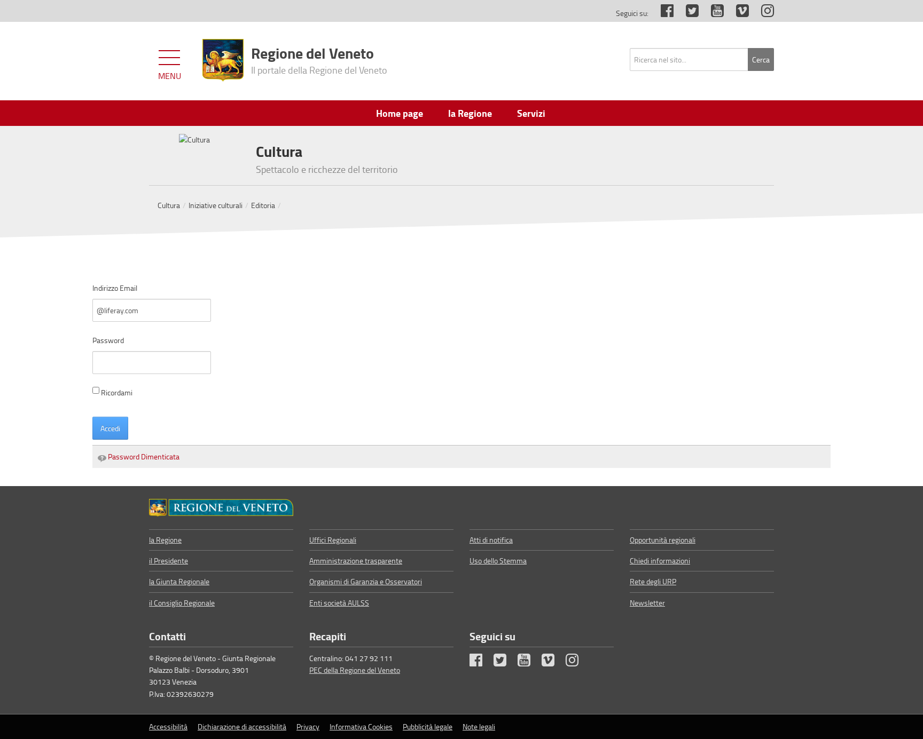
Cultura (169, 205)
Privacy (307, 726)
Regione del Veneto (319, 59)
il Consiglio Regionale (182, 603)
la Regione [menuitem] (470, 113)
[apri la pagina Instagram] (762, 13)
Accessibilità (168, 726)
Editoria (263, 205)
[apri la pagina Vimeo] (737, 13)
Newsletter (647, 603)
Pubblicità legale (427, 726)
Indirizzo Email (114, 288)
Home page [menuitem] (399, 113)
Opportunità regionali (662, 540)
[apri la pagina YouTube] (712, 13)
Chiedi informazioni (660, 560)
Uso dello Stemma (498, 560)
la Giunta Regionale (179, 581)
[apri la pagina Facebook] (662, 13)
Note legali (479, 726)
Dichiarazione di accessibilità (242, 726)
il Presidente (168, 560)
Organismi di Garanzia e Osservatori (365, 581)
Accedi (110, 428)
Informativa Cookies (361, 726)
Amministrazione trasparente (355, 560)
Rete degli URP (653, 581)
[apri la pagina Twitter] (687, 13)
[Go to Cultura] (221, 507)
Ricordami (116, 392)
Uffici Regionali (332, 540)
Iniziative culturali (216, 205)
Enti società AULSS (339, 603)
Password (108, 340)
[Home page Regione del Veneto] (223, 60)
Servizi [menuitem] (531, 113)
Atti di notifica (491, 540)
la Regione (165, 540)
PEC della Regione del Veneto (354, 670)
